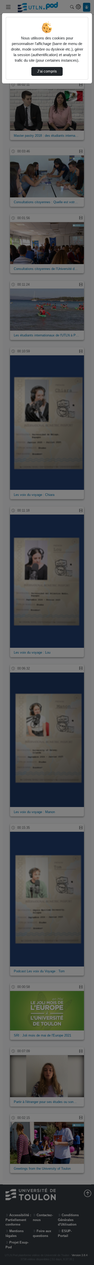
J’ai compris (47, 71)
